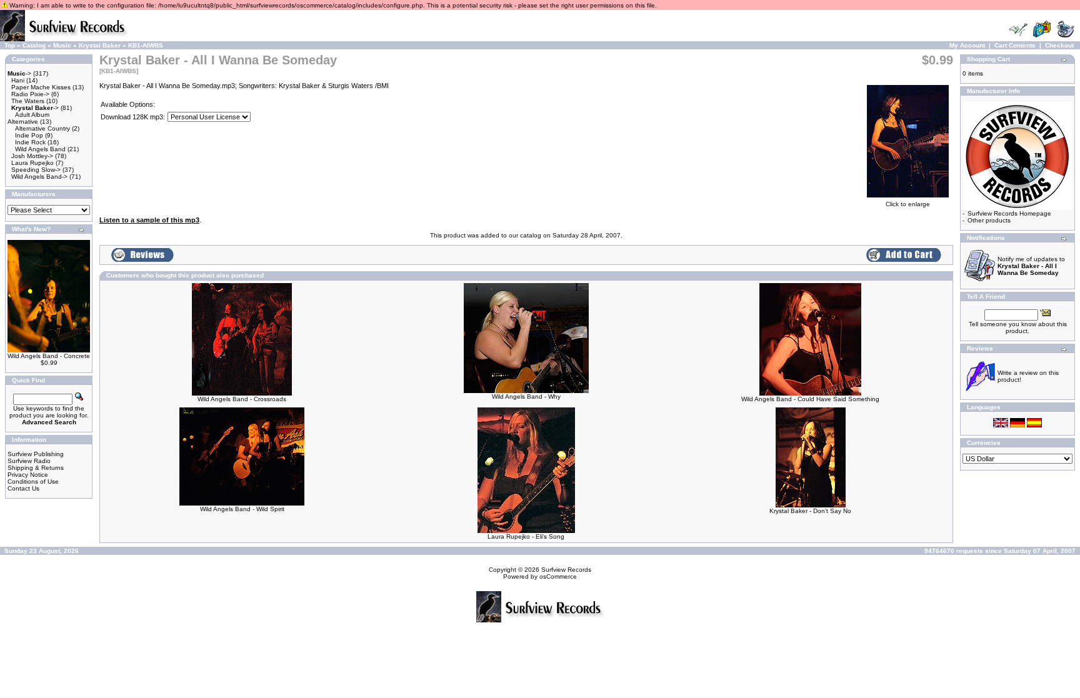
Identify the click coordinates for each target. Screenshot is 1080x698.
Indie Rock (30, 142)
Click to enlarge (908, 204)
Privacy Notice (28, 474)
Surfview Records (566, 569)
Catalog (34, 45)
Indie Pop (29, 135)
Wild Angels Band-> (39, 176)
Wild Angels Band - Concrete (49, 355)
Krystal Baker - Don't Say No (810, 510)
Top (9, 45)
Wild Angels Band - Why (526, 396)
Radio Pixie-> (30, 94)
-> (19, 73)
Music (62, 45)
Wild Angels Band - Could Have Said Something (810, 399)
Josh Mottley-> (32, 155)
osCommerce (558, 576)
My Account (967, 45)
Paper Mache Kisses (41, 87)
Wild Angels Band (40, 149)
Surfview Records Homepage (1009, 213)
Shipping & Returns (36, 467)
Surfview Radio (29, 460)
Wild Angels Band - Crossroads (242, 399)
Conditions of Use (33, 481)
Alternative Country (42, 128)
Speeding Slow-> (36, 169)
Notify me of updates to (1031, 266)
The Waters (27, 100)
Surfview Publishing (36, 454)
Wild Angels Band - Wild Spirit (242, 509)
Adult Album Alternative (28, 118)
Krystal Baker (100, 45)
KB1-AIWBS (145, 45)
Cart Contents (1015, 45)
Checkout (1059, 45)
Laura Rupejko (32, 162)
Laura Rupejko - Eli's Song (526, 536)
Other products (989, 220)
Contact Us (23, 488)
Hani (17, 80)
